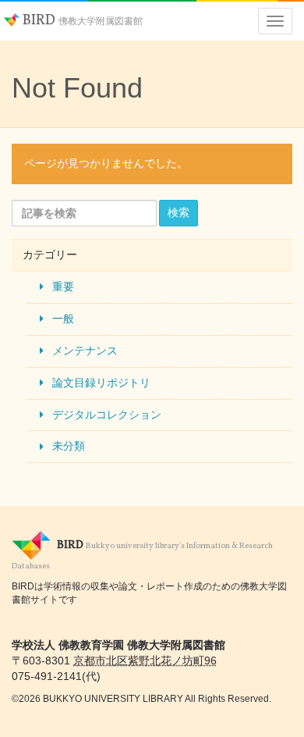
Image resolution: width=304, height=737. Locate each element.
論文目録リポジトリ (101, 382)
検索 (178, 212)
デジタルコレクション (106, 414)
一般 (63, 318)
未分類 (68, 446)
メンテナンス (85, 350)
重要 (63, 286)
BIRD (81, 20)
